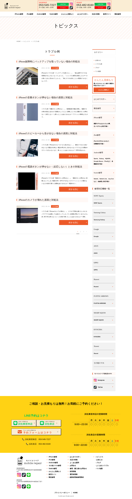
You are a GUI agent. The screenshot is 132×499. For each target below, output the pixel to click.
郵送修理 (118, 14)
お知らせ (98, 60)
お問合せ (73, 465)
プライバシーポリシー (62, 492)
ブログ (97, 67)
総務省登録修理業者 (77, 477)
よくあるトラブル (102, 465)
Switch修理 (54, 14)
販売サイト (107, 14)
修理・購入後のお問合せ (78, 468)
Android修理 (41, 14)
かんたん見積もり (67, 14)
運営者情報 (73, 474)
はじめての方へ (82, 14)
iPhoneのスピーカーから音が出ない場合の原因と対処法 (48, 133)
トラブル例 (98, 64)
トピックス (99, 457)
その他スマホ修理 (55, 465)
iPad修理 (30, 14)
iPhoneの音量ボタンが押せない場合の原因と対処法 (45, 97)
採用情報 (73, 471)
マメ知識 (98, 71)
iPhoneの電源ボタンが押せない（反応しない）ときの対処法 (50, 166)
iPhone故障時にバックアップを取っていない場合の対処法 (49, 61)
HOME (75, 492)
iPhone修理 (19, 14)
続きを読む (73, 87)
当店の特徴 (96, 14)
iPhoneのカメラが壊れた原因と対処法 (38, 200)
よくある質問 (74, 462)
